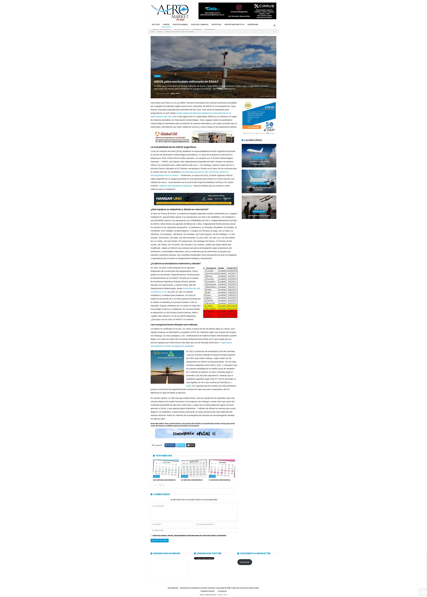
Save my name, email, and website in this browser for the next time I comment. (190, 535)
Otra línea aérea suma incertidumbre (259, 163)
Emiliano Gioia (222, 595)
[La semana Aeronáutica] (194, 468)
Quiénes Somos (207, 591)
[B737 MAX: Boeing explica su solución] (259, 181)
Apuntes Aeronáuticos (234, 24)
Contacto (222, 591)
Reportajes (216, 24)
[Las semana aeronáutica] (166, 468)
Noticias (156, 24)
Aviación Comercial (199, 24)
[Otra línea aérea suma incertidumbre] (259, 156)
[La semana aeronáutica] (222, 468)
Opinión (166, 24)
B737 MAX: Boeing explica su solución (259, 188)
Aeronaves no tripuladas (259, 215)
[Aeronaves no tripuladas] (259, 207)
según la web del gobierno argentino (175, 186)
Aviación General (180, 24)
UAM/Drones (253, 24)
